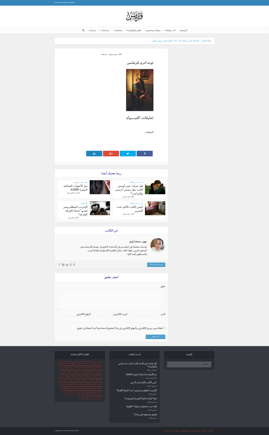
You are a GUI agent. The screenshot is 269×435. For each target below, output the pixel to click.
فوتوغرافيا (81, 389)
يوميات (83, 397)
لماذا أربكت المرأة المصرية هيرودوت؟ (140, 398)
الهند (90, 376)
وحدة (90, 397)
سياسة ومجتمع (153, 30)
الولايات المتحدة (80, 376)
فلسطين (90, 389)
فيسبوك (72, 389)
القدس (65, 372)
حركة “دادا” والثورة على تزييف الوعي (167, 41)
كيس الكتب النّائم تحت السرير (143, 382)
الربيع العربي (65, 368)
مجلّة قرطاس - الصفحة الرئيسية (198, 41)
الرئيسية (183, 30)
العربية (73, 372)
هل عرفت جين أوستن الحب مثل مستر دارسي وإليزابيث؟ (129, 189)
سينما (84, 384)
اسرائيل (62, 363)
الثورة (82, 368)
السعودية (97, 372)
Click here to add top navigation (65, 3)
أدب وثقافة (170, 30)
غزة (62, 384)
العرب (81, 372)
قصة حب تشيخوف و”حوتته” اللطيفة (141, 406)
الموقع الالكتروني (83, 314)
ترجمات (92, 30)
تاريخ (69, 376)
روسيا (98, 384)
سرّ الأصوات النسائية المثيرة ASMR (75, 187)
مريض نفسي (77, 393)
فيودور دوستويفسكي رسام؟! (145, 414)
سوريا (91, 384)
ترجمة (62, 376)
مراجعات (105, 30)
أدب (141, 182)
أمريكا (91, 363)
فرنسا (98, 389)
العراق (89, 372)
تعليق (163, 286)
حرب (61, 380)
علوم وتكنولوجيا (134, 30)
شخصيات (117, 30)
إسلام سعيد (71, 218)
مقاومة (98, 397)
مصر (67, 393)
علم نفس (84, 182)
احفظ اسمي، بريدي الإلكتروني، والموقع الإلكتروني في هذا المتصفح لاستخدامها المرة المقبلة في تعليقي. (119, 328)
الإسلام (89, 368)
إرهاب (83, 363)
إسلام (75, 363)
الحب (74, 368)
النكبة (98, 376)
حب (68, 380)
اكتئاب (98, 368)
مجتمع (76, 182)
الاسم (162, 314)
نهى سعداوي (113, 55)
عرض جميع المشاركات (156, 265)
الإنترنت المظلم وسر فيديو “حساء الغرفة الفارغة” (75, 210)
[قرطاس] (134, 17)
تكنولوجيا (84, 203)
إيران (69, 363)
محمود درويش (89, 393)
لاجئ (98, 393)
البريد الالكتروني (119, 314)
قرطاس (64, 389)
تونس (88, 380)
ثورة (82, 380)
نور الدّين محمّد (71, 193)
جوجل (75, 380)
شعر (77, 384)
